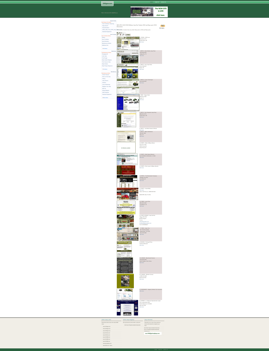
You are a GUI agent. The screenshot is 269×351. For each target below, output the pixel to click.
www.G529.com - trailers (107, 345)
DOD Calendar (105, 92)
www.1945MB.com (106, 341)
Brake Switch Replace (107, 60)
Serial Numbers (105, 27)
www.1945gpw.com (106, 330)
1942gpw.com (107, 3)
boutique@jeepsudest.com (145, 223)
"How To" (157, 2)
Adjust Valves (105, 63)
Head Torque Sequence (107, 65)
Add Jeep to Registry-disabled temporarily (132, 325)
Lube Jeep (104, 56)
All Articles (105, 48)
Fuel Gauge (104, 58)
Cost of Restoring (106, 84)
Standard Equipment (106, 31)
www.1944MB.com (106, 339)
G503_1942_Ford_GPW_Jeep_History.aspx (112, 29)
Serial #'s (163, 2)
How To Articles (105, 39)
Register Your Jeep (106, 86)
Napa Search (105, 25)
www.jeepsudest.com (144, 221)
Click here (141, 42)
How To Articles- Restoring (108, 23)
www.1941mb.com (106, 332)
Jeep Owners (105, 80)
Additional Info (105, 45)
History (103, 37)
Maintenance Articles (106, 43)
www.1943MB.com (106, 337)
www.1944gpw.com (106, 328)
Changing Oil (105, 54)
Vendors (104, 82)
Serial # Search (105, 74)
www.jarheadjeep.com (107, 343)
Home (151, 2)
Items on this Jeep (106, 76)
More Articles (106, 97)
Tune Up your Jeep (106, 61)
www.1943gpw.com (106, 326)
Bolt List (104, 88)
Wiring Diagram (105, 90)
